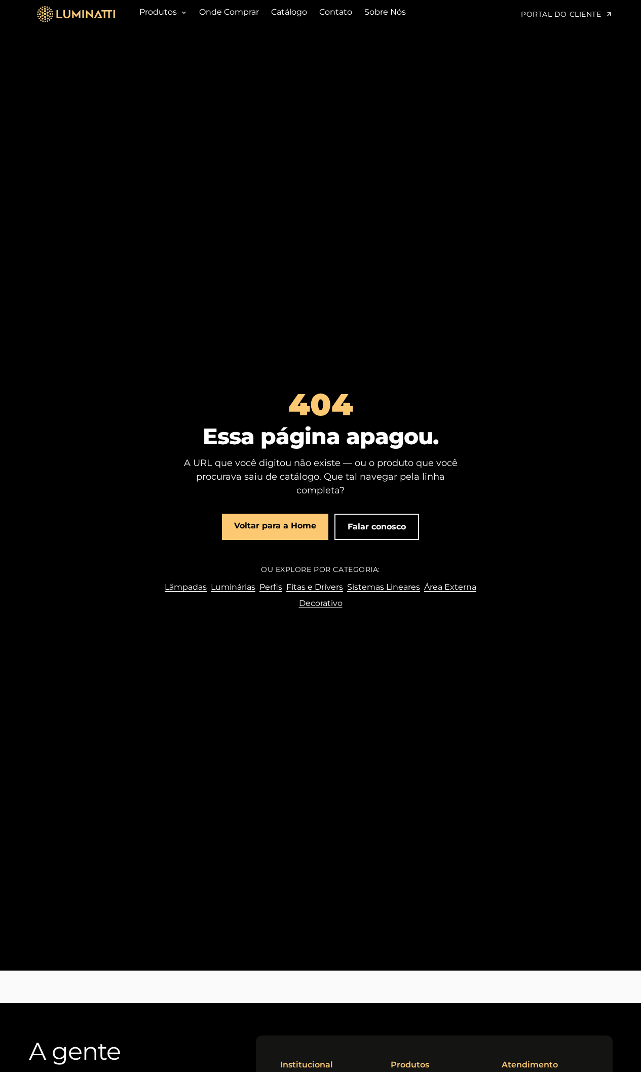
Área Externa (450, 587)
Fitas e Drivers (314, 587)
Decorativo (321, 603)
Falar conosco (377, 526)
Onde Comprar (229, 12)
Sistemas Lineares (383, 587)
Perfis (270, 587)
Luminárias (233, 587)
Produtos (159, 12)
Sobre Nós (385, 12)
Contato (335, 12)
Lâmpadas (186, 587)
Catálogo (289, 12)
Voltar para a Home (275, 525)
